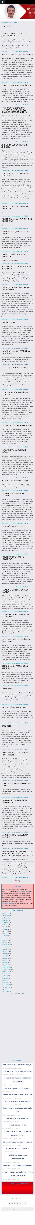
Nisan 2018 (5, 962)
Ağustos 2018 (6, 971)
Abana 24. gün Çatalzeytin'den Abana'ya (15, 232)
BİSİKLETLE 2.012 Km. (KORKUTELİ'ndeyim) (17, 1071)
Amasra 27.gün (8, 322)
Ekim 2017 (5, 951)
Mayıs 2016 (5, 929)
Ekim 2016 (5, 933)
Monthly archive (12, 22)
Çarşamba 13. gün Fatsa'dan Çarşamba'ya (14, 801)
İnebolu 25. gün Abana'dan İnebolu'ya (13, 255)
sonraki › (17, 994)
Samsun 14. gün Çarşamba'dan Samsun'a (15, 836)
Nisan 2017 (5, 942)
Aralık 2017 (5, 953)
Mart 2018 (5, 960)
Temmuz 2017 (6, 947)
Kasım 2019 (5, 991)
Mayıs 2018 (5, 965)
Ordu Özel (6, 726)
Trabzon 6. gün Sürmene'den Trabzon (14, 591)
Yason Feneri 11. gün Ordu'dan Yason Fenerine (15, 754)
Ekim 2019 (5, 989)
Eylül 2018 (5, 974)
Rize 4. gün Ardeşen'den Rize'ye (15, 526)
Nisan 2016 (5, 927)
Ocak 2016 (5, 920)
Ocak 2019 (5, 978)
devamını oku (6, 51)
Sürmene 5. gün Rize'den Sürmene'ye (12, 558)
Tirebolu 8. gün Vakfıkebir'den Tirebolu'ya (15, 640)
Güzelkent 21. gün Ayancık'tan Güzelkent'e (15, 174)
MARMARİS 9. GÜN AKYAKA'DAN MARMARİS (17, 1165)
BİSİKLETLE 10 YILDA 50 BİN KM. (17, 1118)
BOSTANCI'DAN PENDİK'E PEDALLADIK (17, 1088)
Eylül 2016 (5, 931)
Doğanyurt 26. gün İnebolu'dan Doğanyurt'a (16, 268)
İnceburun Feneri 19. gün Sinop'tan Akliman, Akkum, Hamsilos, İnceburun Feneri (14, 110)
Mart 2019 (5, 980)
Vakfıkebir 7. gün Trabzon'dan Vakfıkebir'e (15, 615)
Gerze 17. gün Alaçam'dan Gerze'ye (17, 54)
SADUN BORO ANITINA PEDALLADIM (17, 1101)
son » (23, 994)
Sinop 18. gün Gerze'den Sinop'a (16, 85)
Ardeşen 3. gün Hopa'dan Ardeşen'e (13, 494)
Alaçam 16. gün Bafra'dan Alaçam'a (17, 425)
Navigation (2, 2)
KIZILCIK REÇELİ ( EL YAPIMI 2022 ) (17, 1148)
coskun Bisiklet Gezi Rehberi (20, 51)
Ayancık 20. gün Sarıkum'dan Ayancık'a (14, 146)
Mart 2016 (5, 925)
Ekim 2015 (5, 913)
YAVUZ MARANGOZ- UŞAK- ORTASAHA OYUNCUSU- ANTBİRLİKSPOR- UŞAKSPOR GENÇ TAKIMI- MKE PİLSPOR (17, 853)
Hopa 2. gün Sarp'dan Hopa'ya (15, 481)
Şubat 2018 (5, 958)
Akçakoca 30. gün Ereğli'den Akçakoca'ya (14, 393)
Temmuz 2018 (6, 969)
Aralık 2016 (5, 936)
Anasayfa (4, 22)
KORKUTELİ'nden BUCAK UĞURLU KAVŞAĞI (17, 1065)
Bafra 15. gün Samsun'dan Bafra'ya (13, 451)
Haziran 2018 (6, 967)
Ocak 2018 (5, 956)
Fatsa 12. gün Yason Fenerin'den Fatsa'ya (16, 784)
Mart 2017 (5, 940)
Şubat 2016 (5, 922)
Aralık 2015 (5, 918)
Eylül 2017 (5, 949)
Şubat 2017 (5, 938)
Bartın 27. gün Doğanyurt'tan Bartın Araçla (15, 288)
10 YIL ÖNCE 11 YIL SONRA (17, 1125)
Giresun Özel (7, 689)
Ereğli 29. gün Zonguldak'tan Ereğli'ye (15, 369)
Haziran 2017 (6, 945)
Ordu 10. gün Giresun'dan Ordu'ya (17, 707)
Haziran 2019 (6, 985)
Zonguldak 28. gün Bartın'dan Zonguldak (15, 352)
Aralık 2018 (5, 976)
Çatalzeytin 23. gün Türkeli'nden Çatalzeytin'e (16, 220)
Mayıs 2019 (5, 982)
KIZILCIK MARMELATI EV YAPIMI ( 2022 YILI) (17, 1142)
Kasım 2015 (5, 916)
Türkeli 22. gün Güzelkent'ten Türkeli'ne (15, 207)
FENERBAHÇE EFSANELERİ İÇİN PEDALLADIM (17, 1095)
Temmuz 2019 (6, 987)
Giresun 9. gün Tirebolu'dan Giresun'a (14, 667)
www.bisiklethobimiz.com (24, 891)
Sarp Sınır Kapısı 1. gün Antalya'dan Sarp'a (11, 35)
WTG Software (20, 1209)
